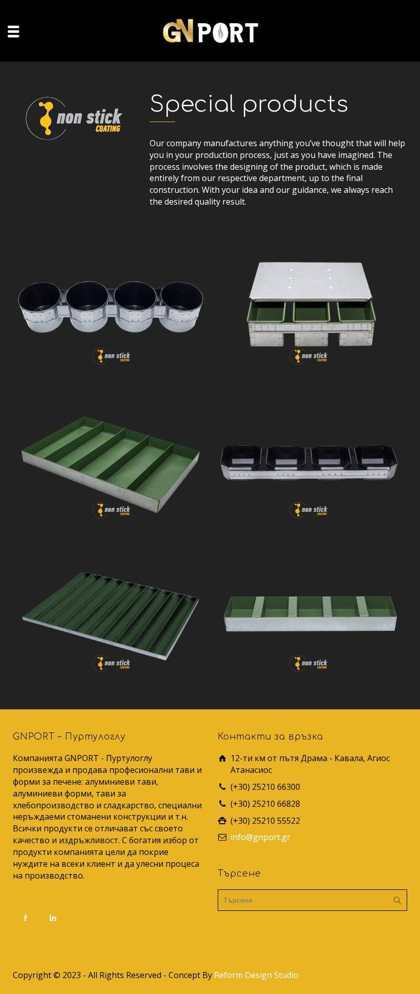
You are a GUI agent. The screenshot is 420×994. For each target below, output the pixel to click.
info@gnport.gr (260, 837)
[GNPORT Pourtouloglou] (210, 29)
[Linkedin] (53, 917)
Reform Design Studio (256, 975)
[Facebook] (25, 917)
